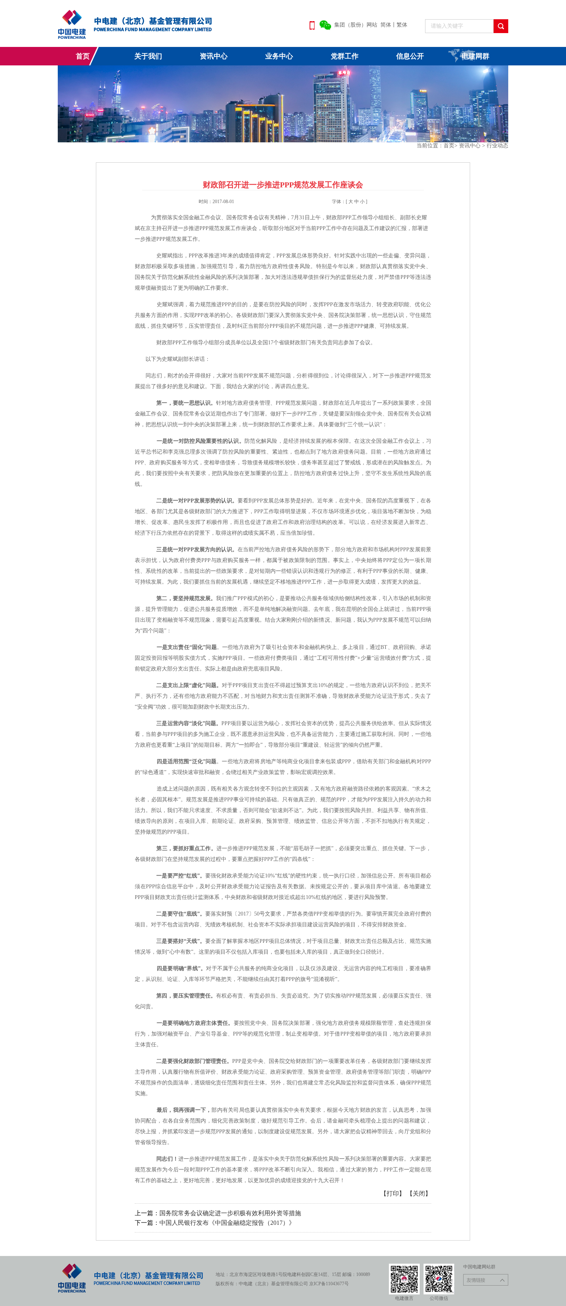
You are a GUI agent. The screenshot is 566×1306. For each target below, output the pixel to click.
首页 (83, 56)
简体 (385, 25)
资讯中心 (214, 56)
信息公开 (410, 56)
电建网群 (475, 56)
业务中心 (279, 56)
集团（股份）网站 (355, 25)
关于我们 (148, 56)
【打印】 (393, 1193)
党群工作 (344, 56)
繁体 (402, 25)
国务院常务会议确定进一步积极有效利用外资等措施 (230, 1213)
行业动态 (497, 145)
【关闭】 (419, 1193)
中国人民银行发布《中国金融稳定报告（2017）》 (227, 1222)
